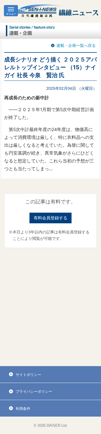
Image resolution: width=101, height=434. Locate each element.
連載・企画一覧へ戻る (76, 45)
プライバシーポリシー (34, 391)
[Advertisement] (50, 307)
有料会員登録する (50, 217)
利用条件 (23, 409)
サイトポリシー (28, 375)
